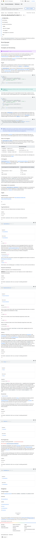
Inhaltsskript (17, 56)
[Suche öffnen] (21, 1)
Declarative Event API (8, 493)
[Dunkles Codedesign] (32, 75)
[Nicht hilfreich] (34, 13)
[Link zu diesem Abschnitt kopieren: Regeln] (5, 62)
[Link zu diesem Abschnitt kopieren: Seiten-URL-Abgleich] (11, 138)
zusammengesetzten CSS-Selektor (23, 69)
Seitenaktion (29, 334)
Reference (17, 4)
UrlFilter (12, 156)
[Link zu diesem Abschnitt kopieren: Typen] (5, 192)
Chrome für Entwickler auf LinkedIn (29, 529)
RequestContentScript (6, 295)
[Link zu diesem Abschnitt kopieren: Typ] (3, 201)
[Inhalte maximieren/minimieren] (8, 18)
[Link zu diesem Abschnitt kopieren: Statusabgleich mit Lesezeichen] (16, 185)
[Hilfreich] (32, 13)
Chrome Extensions (9, 4)
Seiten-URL (13, 69)
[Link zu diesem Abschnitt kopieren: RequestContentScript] (12, 267)
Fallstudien (14, 527)
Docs (2, 4)
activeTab (14, 58)
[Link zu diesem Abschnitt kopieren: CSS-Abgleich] (8, 159)
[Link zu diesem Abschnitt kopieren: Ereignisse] (7, 488)
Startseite (2, 12)
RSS (25, 530)
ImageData (3, 343)
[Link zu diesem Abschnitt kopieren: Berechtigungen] (10, 42)
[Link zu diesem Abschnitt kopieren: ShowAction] (7, 394)
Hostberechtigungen (4, 56)
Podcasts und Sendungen (16, 530)
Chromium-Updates (16, 526)
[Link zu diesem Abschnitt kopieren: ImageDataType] (9, 195)
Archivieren (14, 529)
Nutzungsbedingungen (4, 534)
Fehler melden (3, 526)
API (21, 4)
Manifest (10, 189)
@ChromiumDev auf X (27, 526)
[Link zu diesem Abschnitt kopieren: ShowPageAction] (9, 439)
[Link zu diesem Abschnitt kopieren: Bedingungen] (6, 496)
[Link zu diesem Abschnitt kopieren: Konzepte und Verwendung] (16, 47)
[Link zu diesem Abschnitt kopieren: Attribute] (5, 211)
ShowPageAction (5, 478)
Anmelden (33, 1)
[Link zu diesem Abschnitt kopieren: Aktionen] (5, 501)
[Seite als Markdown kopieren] (24, 15)
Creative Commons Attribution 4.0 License (27, 517)
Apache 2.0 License (11, 518)
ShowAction (4, 429)
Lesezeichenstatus (7, 70)
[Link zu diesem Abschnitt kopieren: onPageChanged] (9, 491)
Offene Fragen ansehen (4, 527)
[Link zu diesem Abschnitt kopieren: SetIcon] (5, 332)
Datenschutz (11, 534)
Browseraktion (3, 335)
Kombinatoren (8, 162)
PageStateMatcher (5, 231)
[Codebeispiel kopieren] (34, 75)
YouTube (25, 527)
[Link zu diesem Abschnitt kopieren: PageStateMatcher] (10, 207)
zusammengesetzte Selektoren (22, 161)
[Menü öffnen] (1, 1)
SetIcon (4, 369)
